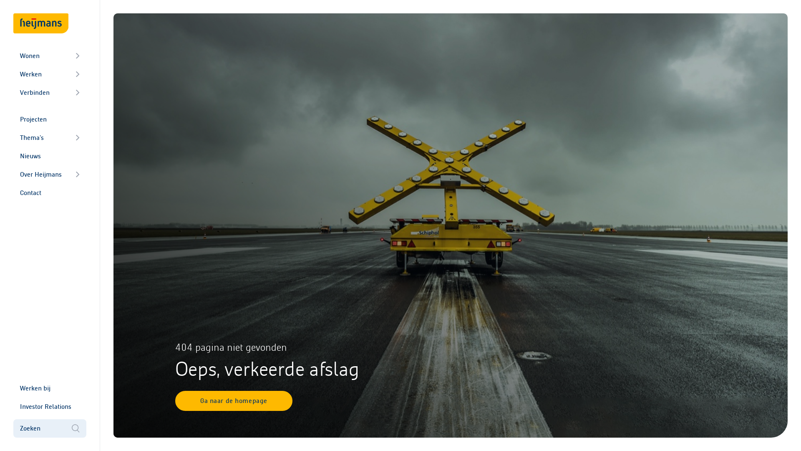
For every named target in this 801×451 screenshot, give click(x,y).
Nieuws (30, 156)
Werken (31, 74)
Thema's (32, 138)
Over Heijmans (41, 174)
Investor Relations (45, 406)
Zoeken (30, 428)
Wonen (30, 56)
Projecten (33, 119)
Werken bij (35, 388)
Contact (30, 193)
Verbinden (35, 92)
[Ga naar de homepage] (40, 23)
